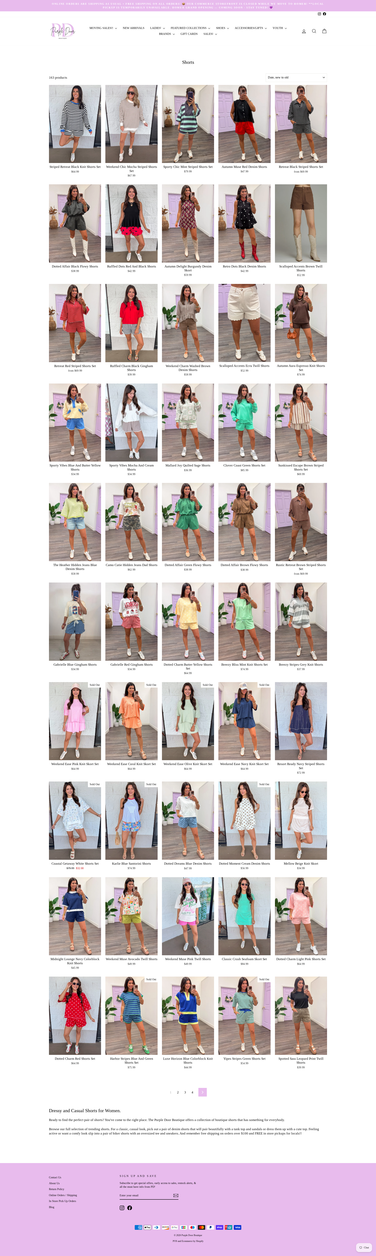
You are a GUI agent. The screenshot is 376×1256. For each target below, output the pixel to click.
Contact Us (55, 1177)
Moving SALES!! (101, 28)
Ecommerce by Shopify (192, 1241)
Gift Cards (189, 33)
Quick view (75, 158)
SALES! (208, 33)
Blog (51, 1207)
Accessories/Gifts (249, 28)
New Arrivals (133, 28)
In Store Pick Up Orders (62, 1201)
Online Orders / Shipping (63, 1195)
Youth (278, 28)
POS (175, 1241)
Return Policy (56, 1189)
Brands (165, 33)
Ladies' (156, 28)
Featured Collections (189, 28)
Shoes (221, 28)
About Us (54, 1183)
